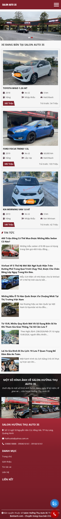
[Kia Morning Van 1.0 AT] (30, 189)
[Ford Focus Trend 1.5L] (30, 128)
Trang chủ (7, 456)
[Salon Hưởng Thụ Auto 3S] (12, 4)
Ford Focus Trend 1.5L (16, 148)
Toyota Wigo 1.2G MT (15, 88)
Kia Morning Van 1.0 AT (16, 209)
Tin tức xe (6, 467)
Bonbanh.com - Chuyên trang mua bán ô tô (30, 516)
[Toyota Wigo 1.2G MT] (30, 67)
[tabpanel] (30, 25)
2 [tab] (31, 37)
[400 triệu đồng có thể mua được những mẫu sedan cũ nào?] (10, 252)
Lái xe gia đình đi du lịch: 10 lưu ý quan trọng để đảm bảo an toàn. (28, 352)
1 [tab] (29, 37)
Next (56, 408)
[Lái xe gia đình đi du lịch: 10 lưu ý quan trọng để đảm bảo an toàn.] (10, 364)
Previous (4, 408)
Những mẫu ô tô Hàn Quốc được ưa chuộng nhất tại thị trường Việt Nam (30, 298)
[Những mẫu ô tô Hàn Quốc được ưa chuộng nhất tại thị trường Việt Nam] (10, 310)
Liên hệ (5, 472)
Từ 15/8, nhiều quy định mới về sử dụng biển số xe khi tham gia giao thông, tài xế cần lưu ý (29, 325)
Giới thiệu (6, 461)
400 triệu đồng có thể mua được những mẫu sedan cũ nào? (29, 240)
